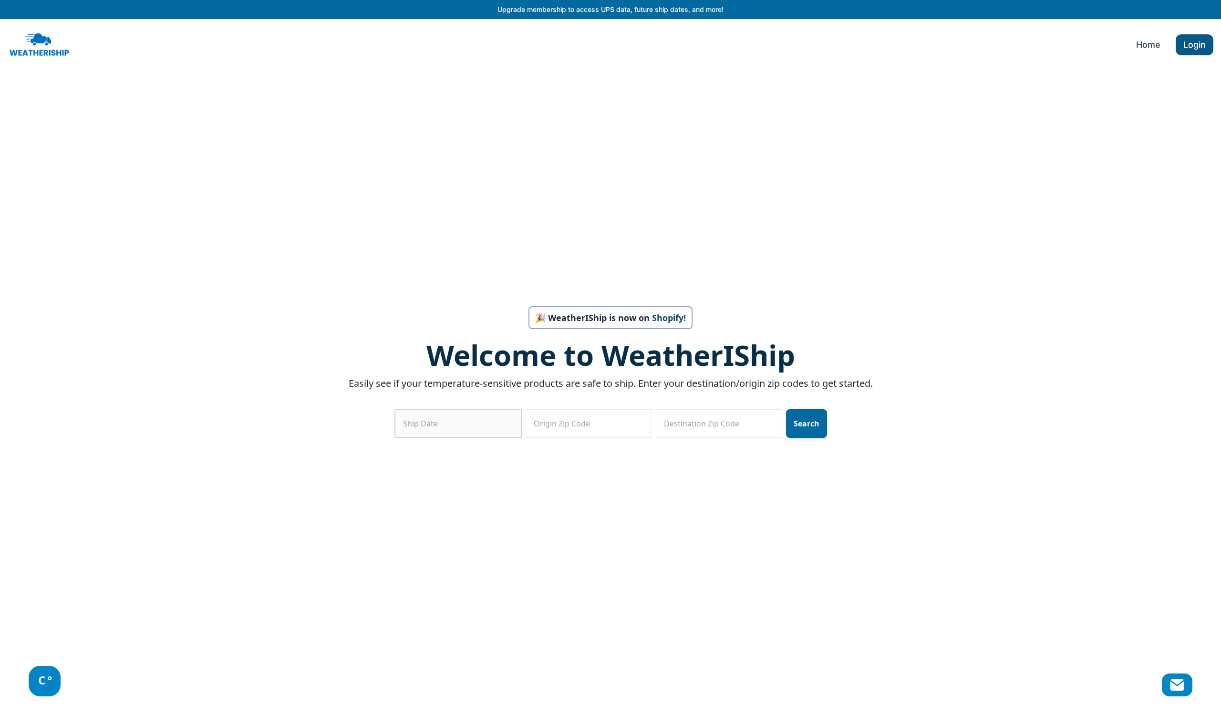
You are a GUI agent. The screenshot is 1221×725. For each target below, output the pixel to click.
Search (806, 423)
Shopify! (669, 317)
